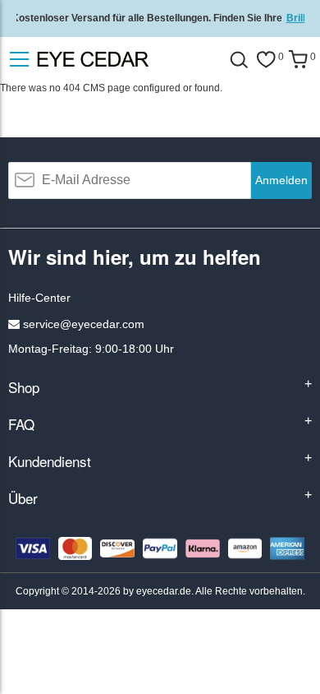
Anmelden (281, 180)
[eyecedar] (123, 59)
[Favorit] (266, 59)
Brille (298, 18)
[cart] (298, 59)
